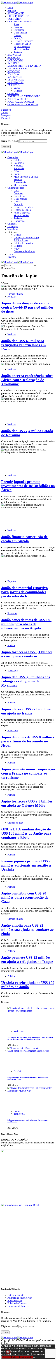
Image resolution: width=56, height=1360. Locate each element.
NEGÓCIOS (13, 71)
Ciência (17, 171)
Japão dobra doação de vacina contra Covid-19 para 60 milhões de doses (27, 307)
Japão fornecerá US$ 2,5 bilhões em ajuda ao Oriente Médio (26, 803)
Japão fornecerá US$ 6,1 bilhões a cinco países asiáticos (26, 654)
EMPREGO (13, 85)
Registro (11, 10)
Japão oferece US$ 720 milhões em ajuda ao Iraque (26, 711)
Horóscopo (19, 221)
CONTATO (13, 93)
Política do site (21, 240)
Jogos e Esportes (22, 46)
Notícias (11, 296)
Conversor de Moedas (24, 251)
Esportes (18, 179)
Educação (18, 38)
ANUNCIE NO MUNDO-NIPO (23, 96)
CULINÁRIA (14, 19)
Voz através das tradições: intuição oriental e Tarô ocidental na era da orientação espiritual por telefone (30, 1038)
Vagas (17, 88)
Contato (17, 234)
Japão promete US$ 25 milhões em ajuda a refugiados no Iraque (27, 959)
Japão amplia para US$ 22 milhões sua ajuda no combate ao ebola (27, 929)
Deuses (17, 35)
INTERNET (13, 63)
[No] (34, 1357)
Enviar (5, 1332)
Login (10, 7)
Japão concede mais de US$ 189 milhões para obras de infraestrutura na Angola (26, 624)
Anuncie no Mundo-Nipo (26, 237)
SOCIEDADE (14, 77)
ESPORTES (13, 57)
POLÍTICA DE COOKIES (21, 101)
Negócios (18, 165)
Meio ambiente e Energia (26, 176)
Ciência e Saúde (15, 294)
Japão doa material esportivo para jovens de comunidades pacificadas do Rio (24, 592)
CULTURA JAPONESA (20, 21)
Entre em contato (15, 1295)
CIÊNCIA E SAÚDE (18, 16)
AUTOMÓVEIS (15, 13)
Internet (17, 174)
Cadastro (18, 90)
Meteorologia (20, 185)
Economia (19, 163)
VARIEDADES (15, 82)
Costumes (18, 27)
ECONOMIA (14, 54)
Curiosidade (20, 30)
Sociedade (19, 168)
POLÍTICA (13, 74)
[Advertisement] (28, 1256)
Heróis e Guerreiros (23, 41)
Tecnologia (19, 1113)
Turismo (18, 52)
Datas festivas (20, 32)
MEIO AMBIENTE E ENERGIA (24, 66)
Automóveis (20, 182)
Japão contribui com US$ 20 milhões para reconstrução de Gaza (24, 897)
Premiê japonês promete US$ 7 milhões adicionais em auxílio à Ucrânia (26, 865)
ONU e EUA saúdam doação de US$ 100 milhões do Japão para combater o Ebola (26, 833)
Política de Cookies (23, 243)
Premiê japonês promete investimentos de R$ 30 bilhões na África (28, 486)
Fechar (5, 1357)
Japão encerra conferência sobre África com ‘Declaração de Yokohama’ (27, 380)
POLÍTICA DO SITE (18, 99)
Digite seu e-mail (10, 141)
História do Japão (22, 43)
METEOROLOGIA (17, 68)
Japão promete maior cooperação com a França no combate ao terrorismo (28, 773)
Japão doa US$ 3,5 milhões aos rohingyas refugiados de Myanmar (25, 681)
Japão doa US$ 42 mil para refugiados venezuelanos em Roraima (23, 345)
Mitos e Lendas (21, 49)
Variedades (19, 1031)
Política (17, 160)
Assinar (5, 147)
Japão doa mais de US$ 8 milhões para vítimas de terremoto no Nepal (27, 741)
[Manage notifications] (8, 1352)
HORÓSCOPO (15, 60)
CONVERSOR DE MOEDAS (22, 104)
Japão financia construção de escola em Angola (24, 539)
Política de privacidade (21, 1357)
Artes (16, 24)
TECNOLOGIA (15, 79)
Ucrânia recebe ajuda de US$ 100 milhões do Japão (27, 985)
